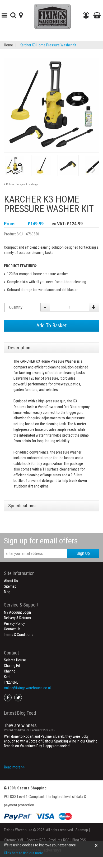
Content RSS (36, 840)
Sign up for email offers (41, 540)
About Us (11, 581)
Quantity (15, 307)
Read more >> (14, 767)
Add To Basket (51, 325)
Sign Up (83, 553)
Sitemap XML (14, 840)
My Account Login (17, 612)
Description (19, 347)
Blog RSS (79, 840)
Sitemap (10, 586)
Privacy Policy (14, 623)
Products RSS (59, 840)
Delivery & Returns (17, 618)
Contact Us (12, 629)
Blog (7, 592)
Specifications (22, 505)
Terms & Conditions (18, 634)
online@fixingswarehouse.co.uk (28, 688)
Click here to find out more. (24, 853)
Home (8, 45)
